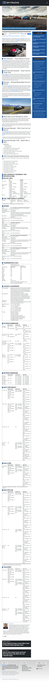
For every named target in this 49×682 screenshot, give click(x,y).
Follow (30, 33)
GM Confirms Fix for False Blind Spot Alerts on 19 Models (39, 53)
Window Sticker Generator (26, 670)
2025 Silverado (6, 60)
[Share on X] (23, 33)
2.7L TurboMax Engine (37, 66)
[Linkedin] (4, 636)
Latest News (24, 665)
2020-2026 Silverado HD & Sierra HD (39, 81)
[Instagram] (40, 668)
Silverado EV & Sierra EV (37, 105)
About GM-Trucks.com (41, 665)
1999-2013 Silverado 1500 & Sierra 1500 (39, 99)
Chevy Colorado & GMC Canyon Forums (39, 111)
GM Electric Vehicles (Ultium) (37, 103)
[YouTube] (37, 668)
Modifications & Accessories (38, 84)
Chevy (3, 74)
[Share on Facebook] (22, 33)
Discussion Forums (25, 669)
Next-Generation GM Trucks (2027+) (39, 61)
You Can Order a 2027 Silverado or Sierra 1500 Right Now (38, 36)
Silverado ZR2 (14, 90)
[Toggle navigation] (47, 3)
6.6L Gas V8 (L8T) (36, 87)
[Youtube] (5, 636)
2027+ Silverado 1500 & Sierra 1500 (38, 63)
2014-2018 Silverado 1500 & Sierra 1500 (39, 91)
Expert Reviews (24, 666)
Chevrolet (3, 38)
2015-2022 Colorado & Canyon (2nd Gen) (39, 114)
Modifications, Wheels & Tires (38, 76)
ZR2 (9, 86)
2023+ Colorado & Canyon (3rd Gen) (38, 112)
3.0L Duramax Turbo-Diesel (37, 69)
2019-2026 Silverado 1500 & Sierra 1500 (39, 72)
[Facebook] (38, 668)
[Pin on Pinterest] (25, 33)
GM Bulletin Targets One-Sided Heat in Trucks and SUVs (39, 47)
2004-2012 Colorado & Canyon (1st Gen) (39, 115)
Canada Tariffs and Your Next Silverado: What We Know (39, 43)
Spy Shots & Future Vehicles (27, 667)
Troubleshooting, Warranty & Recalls (39, 74)
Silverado (22, 38)
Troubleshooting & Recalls (37, 94)
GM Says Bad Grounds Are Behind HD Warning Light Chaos (39, 50)
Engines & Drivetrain (36, 95)
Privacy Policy (39, 666)
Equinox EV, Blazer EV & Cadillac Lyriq (39, 108)
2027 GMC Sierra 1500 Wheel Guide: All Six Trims (39, 40)
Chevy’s (3, 118)
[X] (41, 668)
